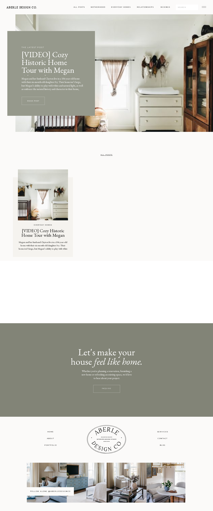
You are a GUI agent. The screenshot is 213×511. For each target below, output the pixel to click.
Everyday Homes (43, 225)
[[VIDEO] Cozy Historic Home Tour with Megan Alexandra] (43, 194)
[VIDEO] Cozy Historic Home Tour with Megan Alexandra (48, 66)
